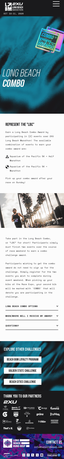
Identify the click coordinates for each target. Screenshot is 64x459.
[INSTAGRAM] (23, 455)
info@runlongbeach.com (48, 446)
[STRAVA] (32, 455)
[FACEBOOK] (28, 455)
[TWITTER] (37, 455)
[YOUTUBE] (41, 455)
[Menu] (56, 3)
